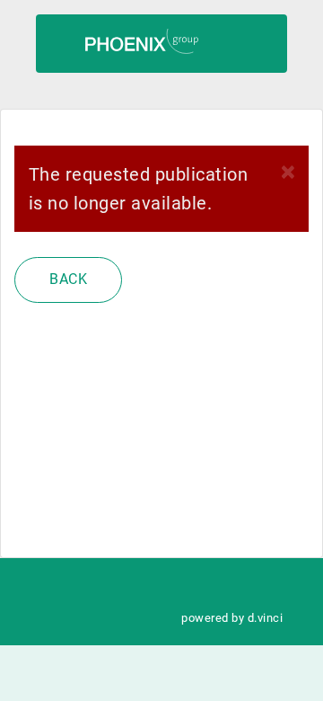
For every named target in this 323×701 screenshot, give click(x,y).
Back (68, 279)
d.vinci (265, 618)
